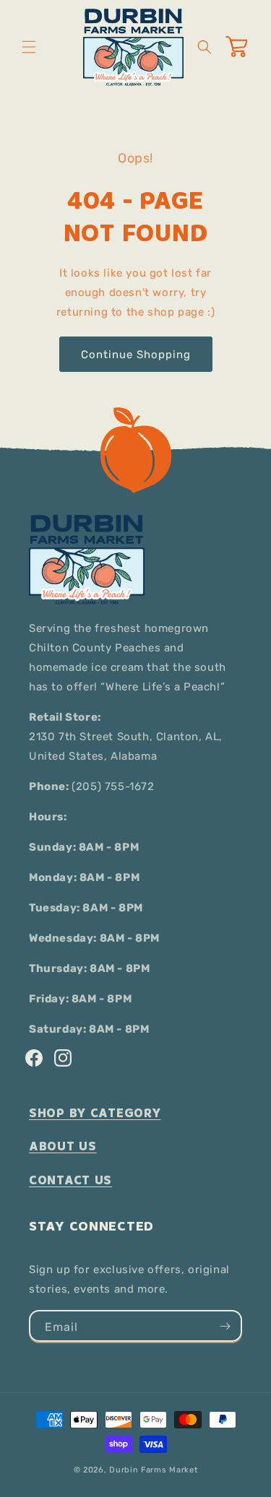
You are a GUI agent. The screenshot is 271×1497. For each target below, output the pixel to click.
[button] (29, 47)
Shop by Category (95, 1113)
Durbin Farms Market (153, 1470)
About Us (63, 1146)
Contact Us (70, 1180)
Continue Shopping (136, 354)
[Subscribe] (225, 1326)
